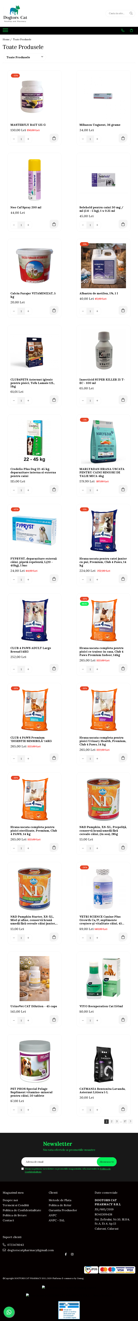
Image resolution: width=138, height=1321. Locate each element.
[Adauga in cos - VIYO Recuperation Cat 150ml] (123, 1019)
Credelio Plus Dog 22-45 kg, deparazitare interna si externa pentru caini (33, 472)
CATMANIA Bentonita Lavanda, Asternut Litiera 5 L (102, 1090)
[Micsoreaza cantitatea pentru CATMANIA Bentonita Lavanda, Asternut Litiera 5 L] (83, 1110)
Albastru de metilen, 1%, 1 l (98, 293)
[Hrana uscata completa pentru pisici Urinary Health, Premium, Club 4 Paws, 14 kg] (103, 710)
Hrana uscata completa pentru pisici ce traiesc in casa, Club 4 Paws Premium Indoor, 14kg (101, 651)
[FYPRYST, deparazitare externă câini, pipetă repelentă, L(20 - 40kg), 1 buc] (34, 531)
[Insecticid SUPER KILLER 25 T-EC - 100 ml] (103, 352)
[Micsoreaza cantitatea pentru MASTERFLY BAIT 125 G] (14, 139)
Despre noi (10, 1200)
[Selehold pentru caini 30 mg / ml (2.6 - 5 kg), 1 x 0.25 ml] (103, 180)
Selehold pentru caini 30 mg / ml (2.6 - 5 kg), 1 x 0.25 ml (101, 209)
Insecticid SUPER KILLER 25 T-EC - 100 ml (102, 381)
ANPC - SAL (57, 1220)
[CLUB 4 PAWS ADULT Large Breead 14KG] (34, 620)
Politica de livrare (15, 1215)
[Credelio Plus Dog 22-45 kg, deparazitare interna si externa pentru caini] (34, 441)
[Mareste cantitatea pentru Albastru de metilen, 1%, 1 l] (97, 311)
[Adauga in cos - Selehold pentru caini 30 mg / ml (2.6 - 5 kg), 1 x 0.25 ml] (123, 224)
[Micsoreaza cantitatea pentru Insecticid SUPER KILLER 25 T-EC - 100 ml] (83, 400)
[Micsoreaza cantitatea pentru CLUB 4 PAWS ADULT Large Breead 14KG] (14, 669)
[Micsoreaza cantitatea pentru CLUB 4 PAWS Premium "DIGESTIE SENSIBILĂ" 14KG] (14, 758)
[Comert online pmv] (69, 1310)
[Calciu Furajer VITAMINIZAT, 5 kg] (34, 266)
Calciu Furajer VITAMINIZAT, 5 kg (33, 295)
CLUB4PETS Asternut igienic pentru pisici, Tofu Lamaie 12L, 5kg (32, 383)
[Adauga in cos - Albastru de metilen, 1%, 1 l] (123, 310)
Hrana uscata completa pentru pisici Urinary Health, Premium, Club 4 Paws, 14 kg (102, 741)
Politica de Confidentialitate (22, 1210)
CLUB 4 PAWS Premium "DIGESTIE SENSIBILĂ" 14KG (31, 739)
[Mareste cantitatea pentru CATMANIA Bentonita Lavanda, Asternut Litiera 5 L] (97, 1110)
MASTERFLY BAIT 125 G (28, 124)
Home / (7, 39)
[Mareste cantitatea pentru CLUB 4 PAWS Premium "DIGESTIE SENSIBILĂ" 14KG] (28, 758)
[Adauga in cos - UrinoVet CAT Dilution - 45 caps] (54, 1019)
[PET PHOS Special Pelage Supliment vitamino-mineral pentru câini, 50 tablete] (34, 1061)
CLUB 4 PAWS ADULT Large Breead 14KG (30, 649)
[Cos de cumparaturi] (131, 30)
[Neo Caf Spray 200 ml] (34, 180)
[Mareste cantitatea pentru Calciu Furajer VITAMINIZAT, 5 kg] (28, 311)
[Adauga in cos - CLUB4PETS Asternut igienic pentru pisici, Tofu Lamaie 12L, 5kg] (54, 399)
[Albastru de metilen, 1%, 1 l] (103, 266)
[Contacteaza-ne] (123, 30)
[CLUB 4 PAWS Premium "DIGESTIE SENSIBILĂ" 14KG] (34, 710)
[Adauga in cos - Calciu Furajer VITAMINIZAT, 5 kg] (54, 310)
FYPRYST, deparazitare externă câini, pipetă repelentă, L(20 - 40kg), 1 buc (33, 562)
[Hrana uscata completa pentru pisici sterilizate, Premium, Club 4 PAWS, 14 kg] (34, 799)
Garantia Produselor (63, 1210)
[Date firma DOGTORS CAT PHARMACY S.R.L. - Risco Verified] (69, 1295)
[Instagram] (72, 1254)
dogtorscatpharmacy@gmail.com (30, 1250)
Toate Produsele (22, 39)
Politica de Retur (60, 1205)
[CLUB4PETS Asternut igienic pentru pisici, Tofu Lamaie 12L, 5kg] (34, 352)
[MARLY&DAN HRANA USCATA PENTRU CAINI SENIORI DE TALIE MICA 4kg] (103, 441)
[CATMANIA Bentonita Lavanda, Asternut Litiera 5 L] (103, 1061)
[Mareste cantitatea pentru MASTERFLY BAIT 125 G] (28, 139)
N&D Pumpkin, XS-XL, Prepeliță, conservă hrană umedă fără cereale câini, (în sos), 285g (103, 830)
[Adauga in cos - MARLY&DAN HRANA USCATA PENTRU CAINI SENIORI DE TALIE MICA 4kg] (123, 489)
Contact (8, 1220)
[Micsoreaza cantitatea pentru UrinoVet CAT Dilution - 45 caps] (14, 1020)
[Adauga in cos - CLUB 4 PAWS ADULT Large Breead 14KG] (54, 668)
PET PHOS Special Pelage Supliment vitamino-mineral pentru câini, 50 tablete (31, 1092)
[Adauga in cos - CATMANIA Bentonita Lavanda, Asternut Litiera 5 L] (123, 1109)
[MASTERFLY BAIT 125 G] (34, 97)
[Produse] (6, 31)
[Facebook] (65, 1254)
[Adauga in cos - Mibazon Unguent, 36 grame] (123, 138)
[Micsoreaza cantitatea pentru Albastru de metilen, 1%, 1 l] (83, 311)
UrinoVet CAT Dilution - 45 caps (33, 1006)
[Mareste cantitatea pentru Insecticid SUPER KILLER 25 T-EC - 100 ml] (97, 400)
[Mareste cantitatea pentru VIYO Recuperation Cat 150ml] (97, 1020)
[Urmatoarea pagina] (130, 1121)
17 (125, 1121)
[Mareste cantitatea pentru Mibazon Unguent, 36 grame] (97, 139)
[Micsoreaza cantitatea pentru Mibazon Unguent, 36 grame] (83, 139)
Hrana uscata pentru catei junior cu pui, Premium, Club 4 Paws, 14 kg (103, 562)
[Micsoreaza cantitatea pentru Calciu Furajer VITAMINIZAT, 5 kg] (14, 311)
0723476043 (15, 1245)
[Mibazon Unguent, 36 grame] (103, 97)
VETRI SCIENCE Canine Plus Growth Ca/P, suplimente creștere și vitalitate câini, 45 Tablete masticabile (100, 920)
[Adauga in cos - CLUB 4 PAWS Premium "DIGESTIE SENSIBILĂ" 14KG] (54, 757)
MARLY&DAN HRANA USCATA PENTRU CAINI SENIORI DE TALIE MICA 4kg (102, 472)
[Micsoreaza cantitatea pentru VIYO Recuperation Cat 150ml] (83, 1020)
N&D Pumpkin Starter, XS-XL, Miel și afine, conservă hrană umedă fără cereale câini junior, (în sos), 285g (33, 920)
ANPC (53, 1215)
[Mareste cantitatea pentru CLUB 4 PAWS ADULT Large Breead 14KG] (28, 669)
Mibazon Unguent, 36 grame (99, 124)
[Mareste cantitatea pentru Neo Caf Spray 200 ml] (28, 225)
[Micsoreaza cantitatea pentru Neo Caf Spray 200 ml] (14, 225)
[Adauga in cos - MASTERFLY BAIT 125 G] (54, 138)
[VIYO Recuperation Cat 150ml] (103, 978)
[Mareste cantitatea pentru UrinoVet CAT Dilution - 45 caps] (28, 1020)
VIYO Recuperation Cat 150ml (101, 1006)
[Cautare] (131, 13)
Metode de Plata (60, 1200)
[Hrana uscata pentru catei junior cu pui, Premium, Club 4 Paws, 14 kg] (103, 531)
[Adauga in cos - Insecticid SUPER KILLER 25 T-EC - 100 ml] (123, 399)
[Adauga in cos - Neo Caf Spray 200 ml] (54, 224)
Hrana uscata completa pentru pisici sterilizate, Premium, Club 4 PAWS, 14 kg (33, 830)
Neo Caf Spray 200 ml (25, 207)
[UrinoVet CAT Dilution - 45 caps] (34, 978)
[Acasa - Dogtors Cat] (25, 13)
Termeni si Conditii (16, 1205)
